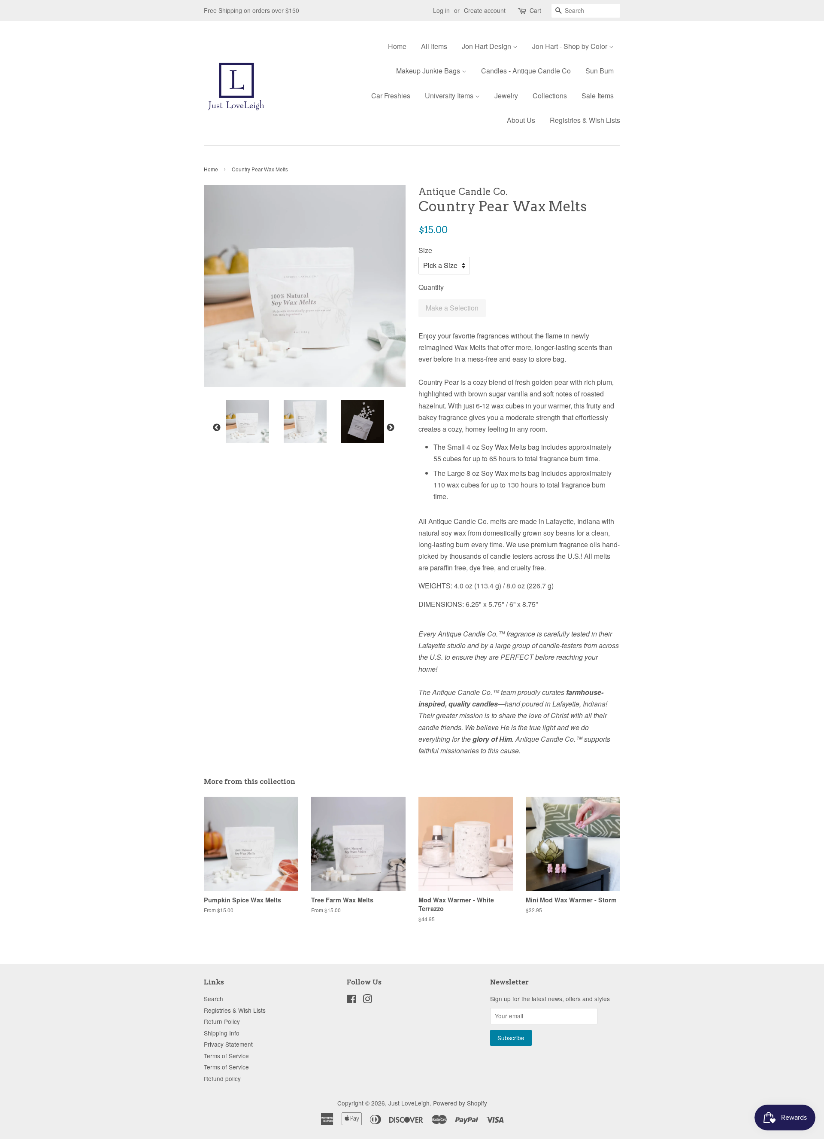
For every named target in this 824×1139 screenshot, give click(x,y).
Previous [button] (216, 427)
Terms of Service (226, 1055)
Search (213, 998)
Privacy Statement (228, 1044)
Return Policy (222, 1021)
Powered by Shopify (460, 1103)
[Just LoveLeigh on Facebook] (352, 1000)
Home (397, 46)
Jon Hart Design (487, 46)
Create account (485, 10)
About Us (521, 120)
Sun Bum (599, 71)
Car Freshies (390, 95)
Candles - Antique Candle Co (526, 71)
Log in (441, 10)
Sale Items (598, 95)
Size (425, 250)
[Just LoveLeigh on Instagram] (367, 1000)
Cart (535, 10)
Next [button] (390, 427)
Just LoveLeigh (409, 1103)
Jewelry (506, 95)
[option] (241, 421)
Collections (550, 95)
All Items (434, 46)
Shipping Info (221, 1033)
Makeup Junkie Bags (429, 71)
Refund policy (222, 1078)
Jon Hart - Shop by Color (570, 46)
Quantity (431, 287)
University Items (450, 95)
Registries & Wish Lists (585, 120)
